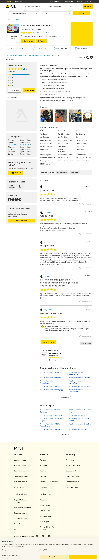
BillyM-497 (48, 310)
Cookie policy (45, 511)
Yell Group (45, 494)
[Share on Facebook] (87, 57)
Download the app (55, 2)
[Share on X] (91, 57)
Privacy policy (45, 505)
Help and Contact (20, 482)
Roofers (43, 471)
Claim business (21, 220)
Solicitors (43, 487)
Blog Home (70, 460)
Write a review (51, 33)
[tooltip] (69, 13)
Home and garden (72, 487)
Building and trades (73, 465)
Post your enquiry (55, 6)
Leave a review (19, 471)
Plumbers (43, 465)
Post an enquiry (20, 465)
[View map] (21, 115)
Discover (44, 454)
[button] (37, 13)
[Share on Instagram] (43, 536)
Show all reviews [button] (86, 343)
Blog (71, 6)
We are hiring (19, 487)
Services (18, 454)
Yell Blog (70, 454)
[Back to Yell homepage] (11, 6)
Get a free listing (68, 2)
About (16, 529)
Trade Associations (21, 476)
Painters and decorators (49, 482)
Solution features (20, 518)
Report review (87, 204)
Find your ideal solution (22, 508)
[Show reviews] (15, 69)
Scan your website (20, 513)
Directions (60, 36)
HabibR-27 (48, 276)
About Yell (43, 500)
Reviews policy (45, 521)
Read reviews (14, 90)
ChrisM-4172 (48, 212)
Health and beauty (72, 482)
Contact (17, 524)
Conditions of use (46, 516)
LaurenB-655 (48, 187)
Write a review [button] (29, 90)
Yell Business (18, 2)
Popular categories (31, 6)
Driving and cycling (73, 476)
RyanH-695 (48, 242)
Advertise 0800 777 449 (84, 2)
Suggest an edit (15, 173)
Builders (43, 460)
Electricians (44, 476)
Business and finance (73, 471)
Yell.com (9, 2)
